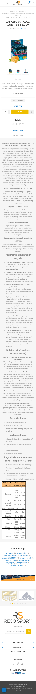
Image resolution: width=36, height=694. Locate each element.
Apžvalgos (18, 135)
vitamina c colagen (16, 565)
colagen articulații (10, 560)
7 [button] (20, 603)
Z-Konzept (22, 29)
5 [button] (17, 603)
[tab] (18, 130)
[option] (10, 71)
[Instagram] (22, 663)
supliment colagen (10, 556)
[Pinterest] (14, 663)
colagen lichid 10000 (9, 558)
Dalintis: (18, 120)
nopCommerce (22, 684)
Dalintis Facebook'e (16, 124)
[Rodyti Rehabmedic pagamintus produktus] (26, 596)
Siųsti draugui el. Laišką (23, 124)
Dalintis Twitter (13, 124)
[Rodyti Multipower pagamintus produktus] (9, 596)
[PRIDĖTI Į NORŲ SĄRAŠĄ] (31, 112)
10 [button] (25, 603)
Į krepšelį (20, 112)
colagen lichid (21, 553)
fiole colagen (24, 556)
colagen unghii (22, 563)
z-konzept (9, 553)
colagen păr (10, 563)
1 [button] (10, 603)
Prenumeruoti (28, 631)
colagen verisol (25, 558)
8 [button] (22, 603)
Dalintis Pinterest (20, 124)
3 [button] (14, 603)
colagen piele (24, 560)
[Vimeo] (18, 663)
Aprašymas (18, 130)
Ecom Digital (21, 686)
